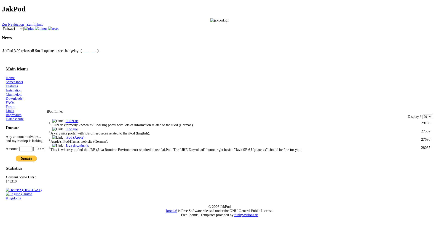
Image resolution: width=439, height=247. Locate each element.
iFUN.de (72, 121)
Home (10, 78)
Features (12, 86)
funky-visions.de (246, 215)
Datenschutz (15, 119)
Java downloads (77, 146)
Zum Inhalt (35, 24)
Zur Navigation (13, 24)
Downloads (14, 98)
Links (10, 111)
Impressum (13, 115)
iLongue (72, 129)
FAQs (10, 103)
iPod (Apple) (75, 137)
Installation (13, 90)
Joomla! (171, 211)
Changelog (13, 94)
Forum (10, 107)
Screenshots (14, 82)
